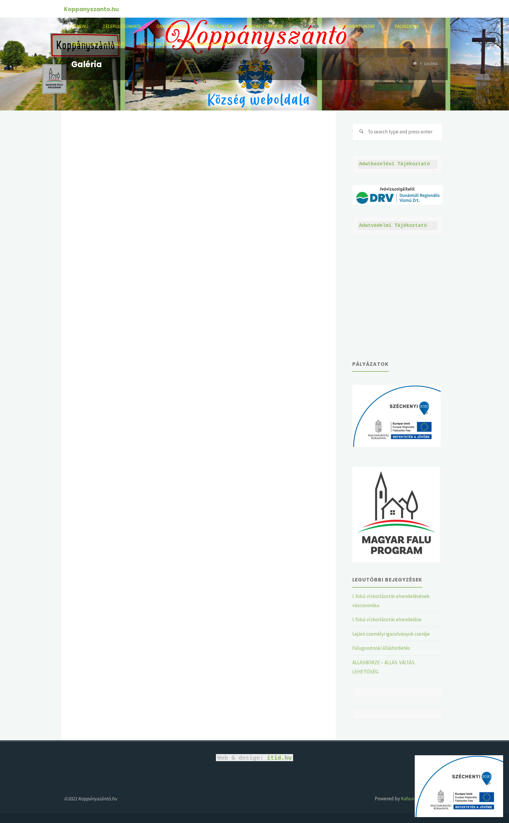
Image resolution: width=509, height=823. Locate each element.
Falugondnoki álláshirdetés (381, 648)
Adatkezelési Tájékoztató (394, 164)
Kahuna (408, 798)
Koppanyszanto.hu (91, 9)
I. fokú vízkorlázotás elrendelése (387, 619)
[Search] (361, 132)
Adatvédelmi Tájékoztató (393, 225)
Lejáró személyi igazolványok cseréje (391, 634)
